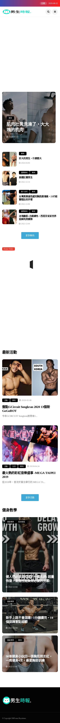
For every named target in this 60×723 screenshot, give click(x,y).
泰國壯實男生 (25, 177)
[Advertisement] (30, 54)
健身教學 (10, 522)
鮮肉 (10, 118)
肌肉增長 (21, 522)
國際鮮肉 (24, 173)
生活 (14, 466)
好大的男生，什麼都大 (30, 158)
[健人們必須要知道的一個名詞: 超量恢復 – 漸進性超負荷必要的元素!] (30, 554)
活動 (6, 400)
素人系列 (24, 192)
